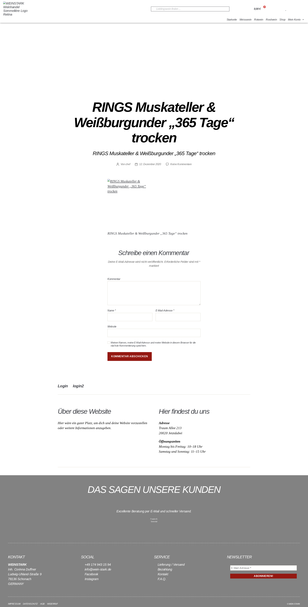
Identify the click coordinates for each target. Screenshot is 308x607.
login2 (78, 386)
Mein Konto (294, 19)
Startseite (232, 19)
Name (111, 310)
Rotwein (258, 19)
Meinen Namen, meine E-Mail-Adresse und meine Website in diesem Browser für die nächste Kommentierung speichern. (153, 344)
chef (127, 164)
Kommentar (113, 279)
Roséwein (271, 19)
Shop (282, 19)
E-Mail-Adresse (165, 310)
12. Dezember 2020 (150, 164)
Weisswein (246, 19)
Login (63, 386)
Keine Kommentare (181, 164)
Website (111, 326)
